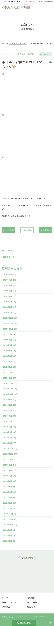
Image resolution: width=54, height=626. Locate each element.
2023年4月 (9, 492)
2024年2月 (9, 437)
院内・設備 (32, 602)
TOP (51, 623)
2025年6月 (9, 350)
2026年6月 (9, 285)
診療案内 (31, 597)
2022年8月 (9, 535)
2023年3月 (9, 497)
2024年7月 (9, 410)
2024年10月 (10, 394)
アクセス (6, 606)
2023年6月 (9, 481)
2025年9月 (9, 334)
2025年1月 (9, 378)
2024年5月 (9, 421)
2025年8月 (9, 339)
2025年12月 (10, 318)
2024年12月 (10, 383)
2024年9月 (9, 399)
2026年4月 (9, 296)
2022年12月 (9, 513)
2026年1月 (9, 312)
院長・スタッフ (9, 602)
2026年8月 (9, 274)
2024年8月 (9, 405)
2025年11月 (10, 323)
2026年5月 (9, 290)
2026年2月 (9, 307)
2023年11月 (10, 454)
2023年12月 (10, 448)
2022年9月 (9, 530)
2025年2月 (9, 372)
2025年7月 (9, 345)
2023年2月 (9, 503)
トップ (5, 597)
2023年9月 (9, 465)
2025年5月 (9, 356)
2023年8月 (9, 470)
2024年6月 (9, 416)
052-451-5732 (29, 575)
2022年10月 (10, 524)
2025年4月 (9, 361)
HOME (3, 43)
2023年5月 (9, 486)
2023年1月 (9, 508)
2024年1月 (9, 443)
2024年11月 (10, 388)
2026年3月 (9, 301)
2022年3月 (9, 541)
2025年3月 (9, 367)
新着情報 (9, 257)
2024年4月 (9, 426)
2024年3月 (9, 432)
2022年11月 (9, 519)
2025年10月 (10, 329)
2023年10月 (10, 459)
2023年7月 (9, 475)
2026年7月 (9, 280)
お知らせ (31, 606)
